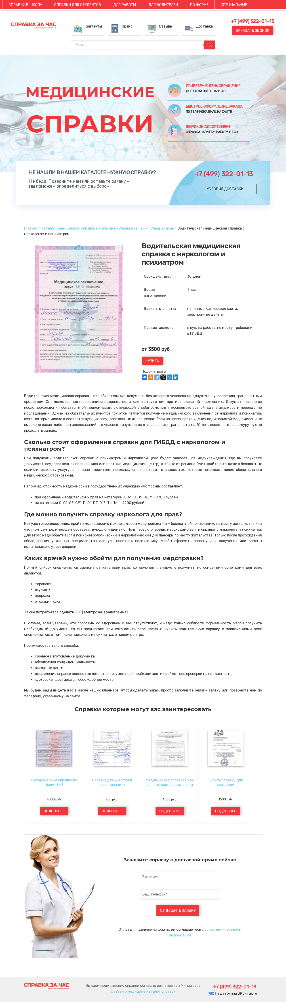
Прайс (127, 26)
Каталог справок (160, 991)
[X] (163, 377)
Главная (31, 228)
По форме (199, 5)
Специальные (234, 5)
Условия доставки (225, 189)
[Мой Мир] (169, 377)
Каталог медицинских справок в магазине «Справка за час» (94, 228)
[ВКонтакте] (144, 377)
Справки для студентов (77, 5)
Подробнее (54, 811)
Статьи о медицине (128, 991)
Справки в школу (25, 5)
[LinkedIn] (175, 377)
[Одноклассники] (150, 377)
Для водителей (163, 5)
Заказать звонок (252, 30)
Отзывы (165, 26)
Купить (152, 361)
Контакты (93, 26)
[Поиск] (209, 44)
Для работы (124, 5)
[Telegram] (157, 377)
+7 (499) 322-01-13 (224, 174)
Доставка (204, 26)
